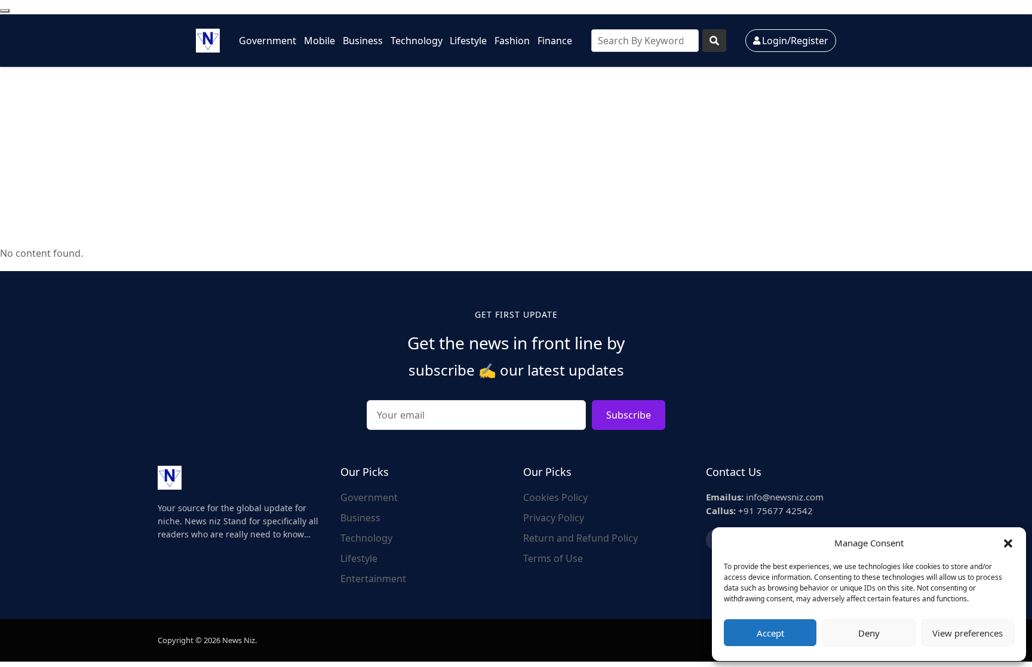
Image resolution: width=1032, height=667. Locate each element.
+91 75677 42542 (759, 511)
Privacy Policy (553, 517)
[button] (1008, 543)
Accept (770, 633)
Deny (869, 633)
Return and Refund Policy (580, 538)
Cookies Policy (555, 497)
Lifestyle (468, 40)
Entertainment (373, 578)
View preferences (967, 633)
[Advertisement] (516, 156)
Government (267, 40)
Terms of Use (553, 558)
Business (363, 40)
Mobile (319, 40)
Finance (555, 40)
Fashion (512, 40)
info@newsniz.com (765, 497)
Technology (417, 40)
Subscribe (628, 415)
